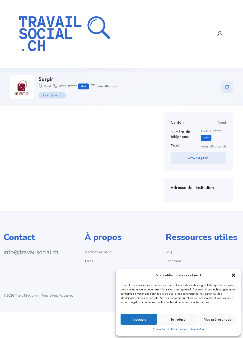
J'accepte (139, 319)
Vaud (47, 86)
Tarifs (88, 261)
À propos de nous (97, 252)
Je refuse (178, 319)
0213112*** (72, 86)
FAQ (169, 252)
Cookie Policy (161, 329)
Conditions (174, 261)
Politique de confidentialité (187, 329)
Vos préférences (217, 319)
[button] (233, 275)
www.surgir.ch (198, 157)
